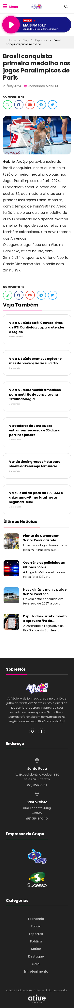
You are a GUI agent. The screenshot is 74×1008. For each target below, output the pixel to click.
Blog (26, 40)
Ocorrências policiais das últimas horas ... (44, 564)
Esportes (41, 40)
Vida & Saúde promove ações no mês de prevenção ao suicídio (35, 361)
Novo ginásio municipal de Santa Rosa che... (45, 591)
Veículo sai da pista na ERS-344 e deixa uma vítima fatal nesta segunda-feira (36, 497)
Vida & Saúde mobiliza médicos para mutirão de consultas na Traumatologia (35, 394)
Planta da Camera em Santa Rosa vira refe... (41, 538)
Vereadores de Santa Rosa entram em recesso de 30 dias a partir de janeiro (34, 430)
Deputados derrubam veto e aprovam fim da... (45, 618)
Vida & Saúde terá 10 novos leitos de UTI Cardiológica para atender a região (36, 327)
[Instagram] (32, 731)
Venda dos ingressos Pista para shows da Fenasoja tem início (35, 463)
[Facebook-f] (41, 731)
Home (12, 40)
